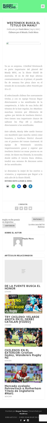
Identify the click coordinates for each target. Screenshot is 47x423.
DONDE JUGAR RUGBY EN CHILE (30, 417)
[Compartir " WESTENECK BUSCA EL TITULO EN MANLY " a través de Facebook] (16, 208)
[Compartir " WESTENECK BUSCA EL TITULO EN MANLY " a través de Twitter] (21, 208)
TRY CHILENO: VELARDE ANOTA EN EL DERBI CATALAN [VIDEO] (22, 319)
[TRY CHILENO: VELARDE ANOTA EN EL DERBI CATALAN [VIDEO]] (23, 304)
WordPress (23, 414)
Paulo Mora (24, 29)
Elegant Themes (22, 411)
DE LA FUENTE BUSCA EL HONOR (22, 287)
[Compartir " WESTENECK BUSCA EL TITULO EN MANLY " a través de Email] (30, 208)
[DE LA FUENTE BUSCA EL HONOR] (23, 271)
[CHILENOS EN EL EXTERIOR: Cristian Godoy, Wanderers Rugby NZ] (23, 337)
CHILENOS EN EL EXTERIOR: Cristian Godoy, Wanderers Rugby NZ (23, 353)
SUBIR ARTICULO (11, 417)
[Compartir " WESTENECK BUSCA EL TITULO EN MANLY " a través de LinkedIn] (26, 208)
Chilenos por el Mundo (18, 32)
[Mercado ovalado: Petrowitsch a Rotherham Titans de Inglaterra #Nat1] (23, 373)
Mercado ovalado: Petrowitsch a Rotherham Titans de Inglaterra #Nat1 (23, 389)
